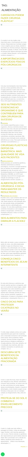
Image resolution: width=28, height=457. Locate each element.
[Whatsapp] (3, 454)
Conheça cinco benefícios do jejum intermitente (14, 261)
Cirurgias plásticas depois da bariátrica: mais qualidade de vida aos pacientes (14, 151)
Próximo (24, 446)
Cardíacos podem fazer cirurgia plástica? (12, 18)
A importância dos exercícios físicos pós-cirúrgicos (13, 61)
